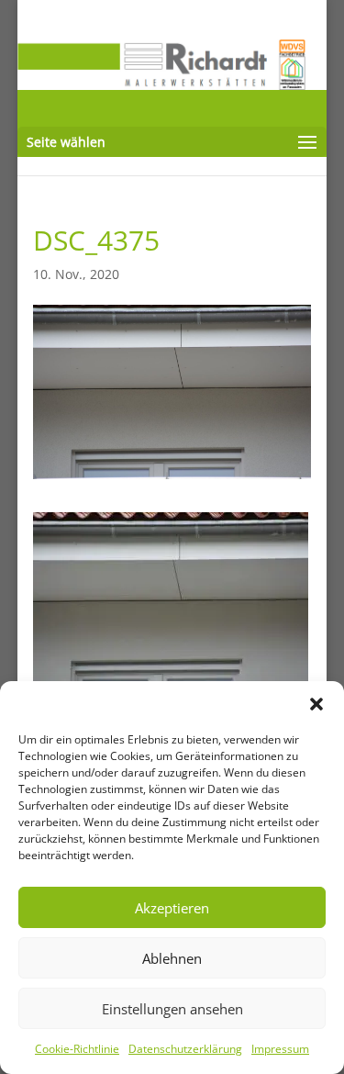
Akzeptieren (172, 908)
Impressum (280, 1049)
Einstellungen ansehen (172, 1009)
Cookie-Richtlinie (77, 1049)
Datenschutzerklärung (185, 1049)
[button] (316, 704)
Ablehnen (172, 958)
